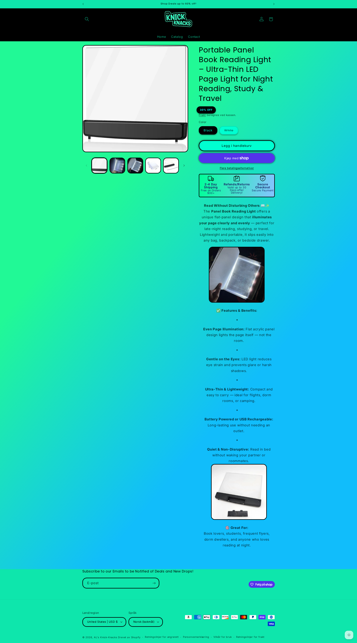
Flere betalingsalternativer (237, 168)
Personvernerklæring (196, 637)
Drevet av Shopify (129, 637)
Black (208, 130)
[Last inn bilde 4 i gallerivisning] (153, 165)
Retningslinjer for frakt (250, 637)
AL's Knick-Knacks (105, 637)
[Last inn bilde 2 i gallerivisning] (117, 165)
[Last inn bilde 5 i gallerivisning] (171, 165)
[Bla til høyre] (184, 165)
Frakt (202, 115)
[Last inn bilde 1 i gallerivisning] (99, 165)
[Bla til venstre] (86, 165)
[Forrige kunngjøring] (83, 4)
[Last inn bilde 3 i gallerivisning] (135, 165)
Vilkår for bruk (222, 637)
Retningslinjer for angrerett (162, 637)
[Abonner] (154, 583)
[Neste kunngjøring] (274, 4)
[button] (87, 19)
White (231, 131)
